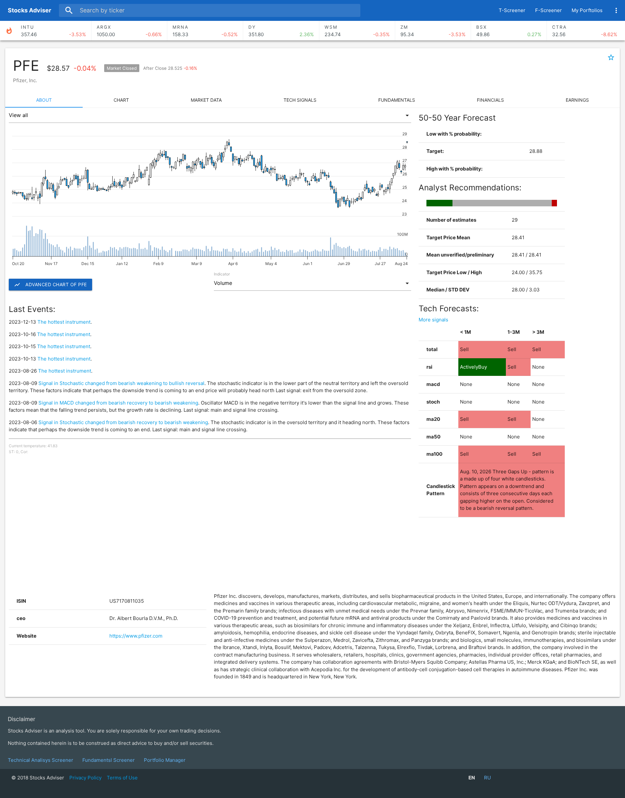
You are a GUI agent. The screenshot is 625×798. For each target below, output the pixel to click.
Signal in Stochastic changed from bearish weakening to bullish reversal (121, 383)
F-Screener (548, 10)
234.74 (357, 30)
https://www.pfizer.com (135, 636)
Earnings (577, 100)
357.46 (53, 30)
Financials (490, 100)
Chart (121, 100)
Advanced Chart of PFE (50, 284)
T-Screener (512, 10)
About (44, 100)
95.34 (432, 30)
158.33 (205, 30)
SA (29, 10)
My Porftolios (587, 10)
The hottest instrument (63, 322)
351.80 (280, 30)
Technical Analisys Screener (40, 760)
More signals (433, 320)
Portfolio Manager (165, 760)
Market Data (206, 100)
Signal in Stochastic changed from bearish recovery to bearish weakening (123, 422)
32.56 (584, 30)
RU (487, 778)
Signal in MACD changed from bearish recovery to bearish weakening (118, 403)
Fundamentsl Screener (108, 760)
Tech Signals (300, 100)
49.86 (508, 30)
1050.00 (129, 30)
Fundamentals (396, 100)
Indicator (222, 274)
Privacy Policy (85, 778)
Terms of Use (122, 778)
